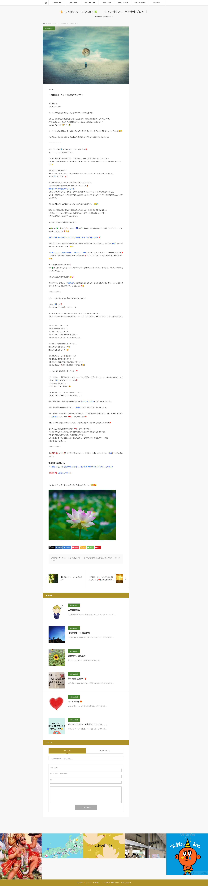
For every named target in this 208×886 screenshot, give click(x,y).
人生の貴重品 (74, 610)
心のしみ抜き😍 (75, 701)
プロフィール (157, 2)
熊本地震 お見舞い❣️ (77, 679)
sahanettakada (62, 558)
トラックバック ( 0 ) (104, 750)
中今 (87, 558)
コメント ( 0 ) (67, 750)
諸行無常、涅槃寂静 (77, 656)
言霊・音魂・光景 (90, 2)
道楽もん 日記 (107, 2)
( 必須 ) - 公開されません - (59, 773)
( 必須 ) (54, 767)
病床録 (110, 558)
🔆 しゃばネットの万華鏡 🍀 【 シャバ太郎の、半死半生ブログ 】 (104, 11)
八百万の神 (92, 558)
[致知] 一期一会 (123, 2)
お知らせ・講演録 (140, 2)
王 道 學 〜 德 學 (57, 2)
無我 (106, 558)
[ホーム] (45, 2)
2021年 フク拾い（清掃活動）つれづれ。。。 (88, 724)
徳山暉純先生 (100, 558)
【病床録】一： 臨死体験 (79, 633)
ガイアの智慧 (73, 2)
